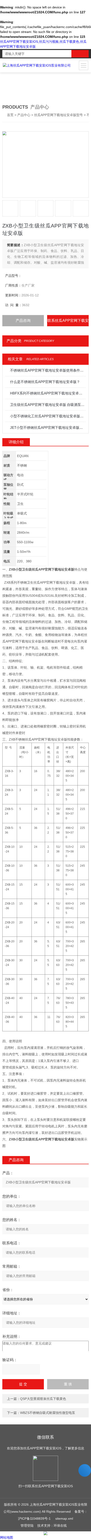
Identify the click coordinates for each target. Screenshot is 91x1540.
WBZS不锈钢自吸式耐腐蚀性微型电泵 (47, 1413)
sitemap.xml (64, 1518)
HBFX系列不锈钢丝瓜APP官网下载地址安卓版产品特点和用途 (48, 393)
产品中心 (23, 115)
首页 (10, 115)
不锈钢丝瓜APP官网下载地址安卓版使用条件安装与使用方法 (48, 370)
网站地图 (6, 1537)
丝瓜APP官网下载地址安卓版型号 (58, 115)
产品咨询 (23, 321)
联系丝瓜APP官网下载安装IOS (68, 322)
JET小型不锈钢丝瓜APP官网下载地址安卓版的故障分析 (48, 427)
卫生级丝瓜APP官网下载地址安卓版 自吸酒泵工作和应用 (48, 405)
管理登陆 (27, 1525)
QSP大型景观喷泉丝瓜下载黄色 (43, 1399)
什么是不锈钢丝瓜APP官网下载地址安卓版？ (45, 382)
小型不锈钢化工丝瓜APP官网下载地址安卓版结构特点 (48, 416)
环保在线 (60, 1525)
